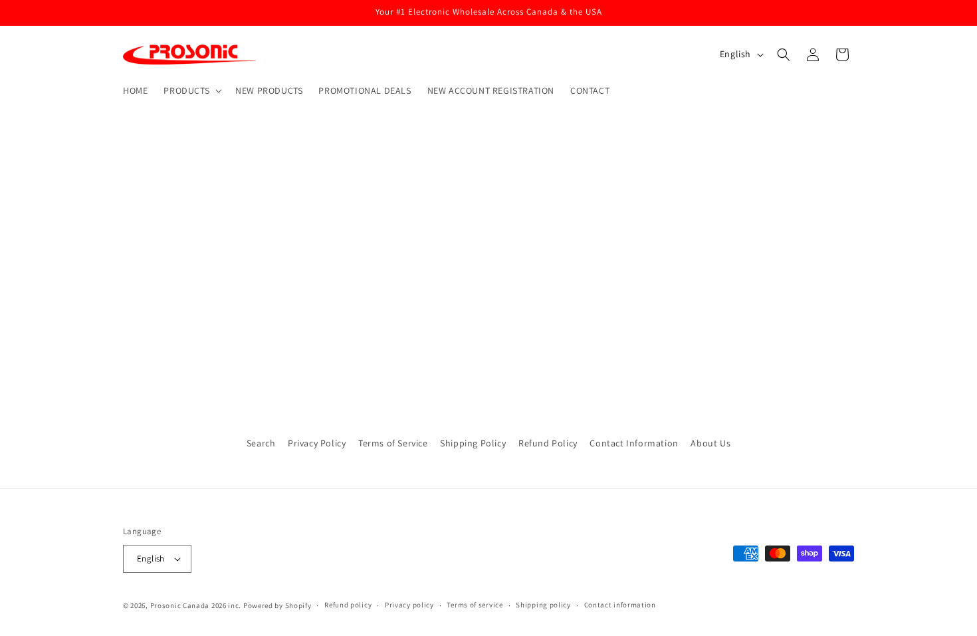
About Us (710, 443)
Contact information (620, 604)
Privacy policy (409, 604)
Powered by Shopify (277, 605)
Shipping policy (543, 604)
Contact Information (634, 443)
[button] (191, 90)
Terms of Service (393, 443)
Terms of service (474, 604)
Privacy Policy (317, 443)
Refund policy (348, 604)
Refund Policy (548, 443)
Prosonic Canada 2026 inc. (196, 605)
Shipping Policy (473, 443)
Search (261, 443)
